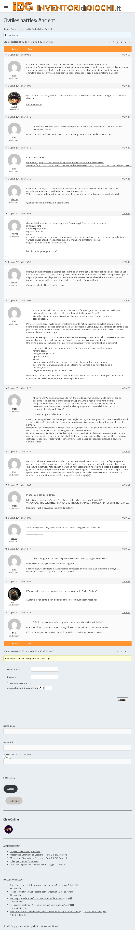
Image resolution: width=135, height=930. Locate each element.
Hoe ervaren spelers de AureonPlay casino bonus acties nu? (37, 905)
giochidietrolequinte (58, 599)
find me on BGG (34, 104)
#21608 (126, 54)
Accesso (122, 699)
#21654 (126, 612)
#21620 (126, 388)
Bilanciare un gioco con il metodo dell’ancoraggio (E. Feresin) (37, 864)
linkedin (83, 599)
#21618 (126, 262)
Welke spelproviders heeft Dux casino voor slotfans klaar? (36, 898)
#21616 (126, 178)
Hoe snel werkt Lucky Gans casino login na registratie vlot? (36, 891)
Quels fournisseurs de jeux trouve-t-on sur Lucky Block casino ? (39, 885)
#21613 (126, 147)
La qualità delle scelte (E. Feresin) (25, 851)
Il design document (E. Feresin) (24, 861)
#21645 (126, 548)
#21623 (126, 451)
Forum (13, 29)
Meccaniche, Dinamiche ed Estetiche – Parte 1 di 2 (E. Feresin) (38, 858)
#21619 (126, 300)
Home (6, 29)
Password (8, 742)
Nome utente (9, 726)
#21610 (126, 85)
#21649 (126, 581)
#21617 (126, 213)
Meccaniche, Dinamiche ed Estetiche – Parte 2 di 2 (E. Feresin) (38, 854)
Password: (12, 677)
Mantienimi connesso (20, 683)
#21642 (126, 485)
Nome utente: (14, 669)
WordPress (53, 926)
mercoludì (73, 599)
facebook (92, 599)
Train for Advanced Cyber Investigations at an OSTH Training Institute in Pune (45, 911)
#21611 (126, 116)
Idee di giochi (24, 29)
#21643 (126, 517)
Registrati (14, 801)
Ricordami (10, 778)
